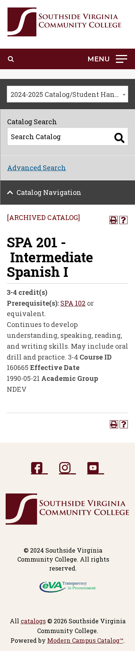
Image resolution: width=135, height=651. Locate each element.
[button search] (11, 59)
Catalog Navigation (48, 192)
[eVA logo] (67, 586)
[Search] (119, 138)
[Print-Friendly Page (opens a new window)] (114, 220)
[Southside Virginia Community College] (65, 22)
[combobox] (67, 94)
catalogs (33, 621)
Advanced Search (36, 167)
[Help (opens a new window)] (123, 220)
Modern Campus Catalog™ (85, 640)
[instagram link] (67, 468)
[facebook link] (39, 468)
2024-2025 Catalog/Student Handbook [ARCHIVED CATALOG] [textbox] (69, 94)
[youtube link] (95, 468)
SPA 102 (73, 303)
